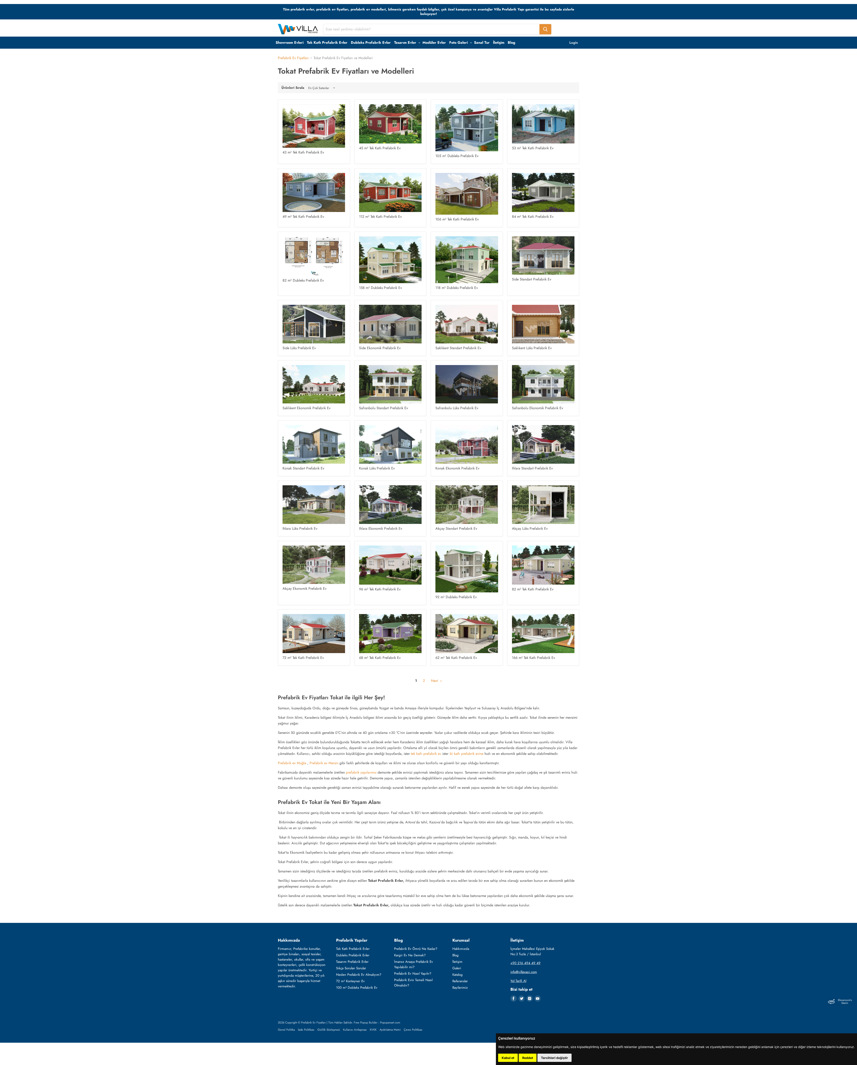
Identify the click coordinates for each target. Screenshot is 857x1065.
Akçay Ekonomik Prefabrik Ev (305, 588)
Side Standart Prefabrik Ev (531, 279)
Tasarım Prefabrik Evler (352, 961)
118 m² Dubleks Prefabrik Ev (456, 287)
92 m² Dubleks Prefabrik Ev (456, 597)
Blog (511, 42)
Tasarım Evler (405, 42)
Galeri (456, 968)
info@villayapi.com (523, 972)
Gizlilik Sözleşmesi (328, 1030)
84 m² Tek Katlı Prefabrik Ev (532, 216)
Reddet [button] (527, 1058)
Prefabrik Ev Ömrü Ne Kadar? (415, 948)
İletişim (498, 42)
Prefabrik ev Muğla (292, 763)
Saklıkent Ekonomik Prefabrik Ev (307, 408)
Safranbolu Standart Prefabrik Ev (383, 408)
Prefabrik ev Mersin (324, 763)
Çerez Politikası (413, 1030)
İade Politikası (306, 1030)
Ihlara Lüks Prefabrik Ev (300, 528)
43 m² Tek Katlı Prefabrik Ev (303, 152)
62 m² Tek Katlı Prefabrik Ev (456, 657)
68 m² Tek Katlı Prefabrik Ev (380, 657)
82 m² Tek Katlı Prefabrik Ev (532, 589)
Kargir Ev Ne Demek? (410, 955)
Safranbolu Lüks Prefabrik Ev (456, 408)
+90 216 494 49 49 (525, 963)
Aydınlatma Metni (390, 1030)
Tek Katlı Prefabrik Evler (327, 42)
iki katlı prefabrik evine (466, 753)
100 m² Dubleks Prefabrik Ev (356, 987)
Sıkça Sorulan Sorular (351, 968)
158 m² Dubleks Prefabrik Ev (380, 287)
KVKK (373, 1030)
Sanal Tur (482, 42)
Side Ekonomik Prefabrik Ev (380, 348)
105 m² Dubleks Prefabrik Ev (456, 155)
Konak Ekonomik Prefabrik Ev (457, 468)
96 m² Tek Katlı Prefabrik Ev (380, 589)
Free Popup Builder (365, 1022)
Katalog (457, 974)
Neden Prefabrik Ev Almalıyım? (358, 974)
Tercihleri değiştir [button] (554, 1058)
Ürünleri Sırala (292, 88)
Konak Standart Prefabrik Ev (303, 468)
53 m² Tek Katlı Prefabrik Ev (532, 148)
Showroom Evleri (290, 42)
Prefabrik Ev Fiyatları (293, 58)
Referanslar (460, 981)
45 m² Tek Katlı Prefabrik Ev (380, 148)
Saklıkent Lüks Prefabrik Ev (532, 348)
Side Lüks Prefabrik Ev (299, 348)
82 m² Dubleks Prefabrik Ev (303, 280)
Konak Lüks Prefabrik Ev (377, 468)
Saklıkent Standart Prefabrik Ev (458, 348)
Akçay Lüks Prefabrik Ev (530, 528)
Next (435, 680)
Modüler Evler (434, 42)
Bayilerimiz (460, 987)
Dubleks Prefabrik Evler (371, 42)
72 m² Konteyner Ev (350, 981)
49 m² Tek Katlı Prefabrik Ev (303, 216)
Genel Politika (286, 1030)
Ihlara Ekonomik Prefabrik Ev (380, 528)
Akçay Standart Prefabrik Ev (456, 528)
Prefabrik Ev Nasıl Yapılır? (412, 973)
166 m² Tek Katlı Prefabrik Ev (533, 657)
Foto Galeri (459, 42)
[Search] (545, 29)
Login (573, 42)
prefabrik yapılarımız (360, 772)
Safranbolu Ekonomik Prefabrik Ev (537, 408)
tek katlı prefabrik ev (426, 753)
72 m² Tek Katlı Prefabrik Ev (303, 657)
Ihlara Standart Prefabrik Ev (532, 468)
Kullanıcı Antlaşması (355, 1030)
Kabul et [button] (508, 1058)
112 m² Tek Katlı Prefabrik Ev (380, 216)
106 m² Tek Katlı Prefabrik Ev (457, 219)
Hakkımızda (460, 948)
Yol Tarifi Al (518, 980)
